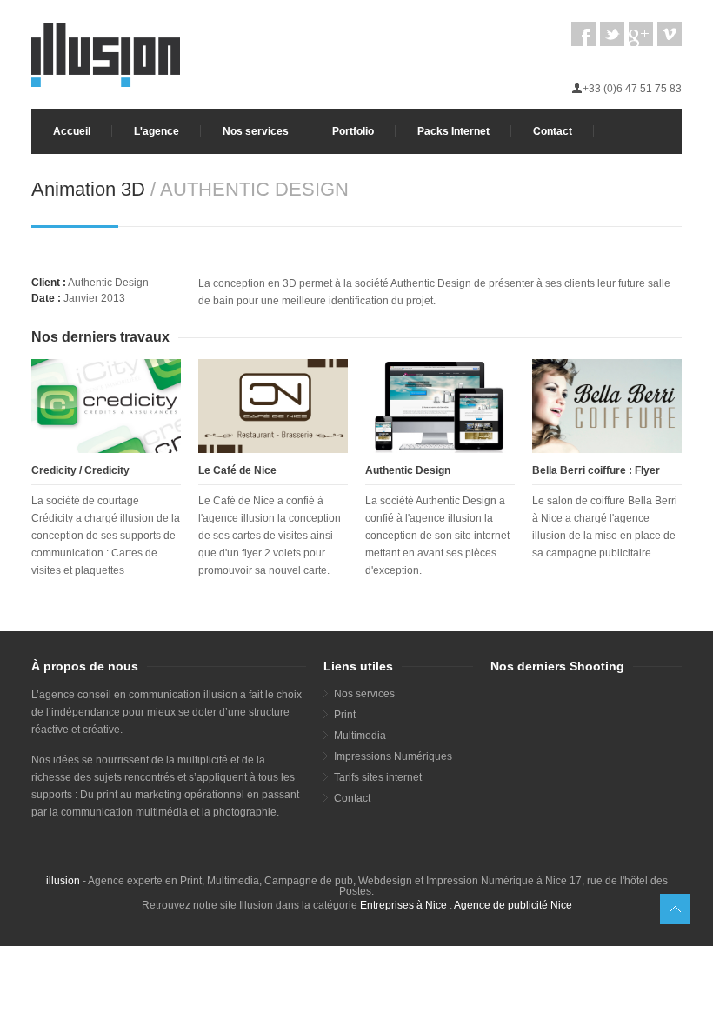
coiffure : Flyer (624, 470)
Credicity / (57, 470)
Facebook (583, 34)
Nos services (256, 131)
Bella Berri (558, 470)
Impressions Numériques (393, 756)
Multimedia (360, 736)
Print (345, 715)
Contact (552, 131)
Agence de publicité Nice (513, 905)
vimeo (669, 34)
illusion (63, 881)
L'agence (156, 131)
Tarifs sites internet (378, 777)
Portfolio (353, 131)
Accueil (71, 131)
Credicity (107, 470)
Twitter (612, 34)
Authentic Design (407, 470)
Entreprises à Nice (403, 905)
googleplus (641, 34)
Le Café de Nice (237, 470)
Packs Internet (453, 131)
